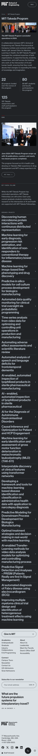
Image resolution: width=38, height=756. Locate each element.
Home (3, 14)
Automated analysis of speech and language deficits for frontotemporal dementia (16, 364)
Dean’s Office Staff (27, 650)
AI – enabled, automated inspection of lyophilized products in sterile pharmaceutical (16, 400)
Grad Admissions (8, 671)
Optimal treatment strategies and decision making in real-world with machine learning (16, 535)
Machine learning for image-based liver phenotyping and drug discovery (16, 271)
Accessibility (25, 653)
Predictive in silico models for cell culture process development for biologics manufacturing (16, 287)
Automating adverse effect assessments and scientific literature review (17, 347)
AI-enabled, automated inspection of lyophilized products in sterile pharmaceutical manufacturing (16, 382)
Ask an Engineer (7, 708)
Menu (32, 4)
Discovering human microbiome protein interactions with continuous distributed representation (16, 223)
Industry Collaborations (7, 649)
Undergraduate (7, 643)
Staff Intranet (9, 753)
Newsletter (6, 663)
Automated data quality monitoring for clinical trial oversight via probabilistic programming (16, 306)
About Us (23, 643)
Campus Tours (7, 660)
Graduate (5, 645)
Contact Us (6, 665)
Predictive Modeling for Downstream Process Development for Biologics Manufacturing (16, 519)
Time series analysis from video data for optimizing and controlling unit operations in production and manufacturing (14, 327)
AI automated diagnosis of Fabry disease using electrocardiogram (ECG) (17, 590)
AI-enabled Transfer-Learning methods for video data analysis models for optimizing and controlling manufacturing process (16, 554)
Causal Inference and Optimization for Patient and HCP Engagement (17, 430)
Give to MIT (9, 634)
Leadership (24, 645)
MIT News (7, 174)
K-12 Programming (9, 653)
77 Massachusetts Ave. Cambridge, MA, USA (11, 737)
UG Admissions (8, 668)
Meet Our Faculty (27, 648)
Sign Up (31, 685)
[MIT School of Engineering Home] (10, 4)
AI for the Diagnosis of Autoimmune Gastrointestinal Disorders (15, 416)
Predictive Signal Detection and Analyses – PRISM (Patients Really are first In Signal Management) (17, 573)
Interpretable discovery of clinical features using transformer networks (16, 471)
